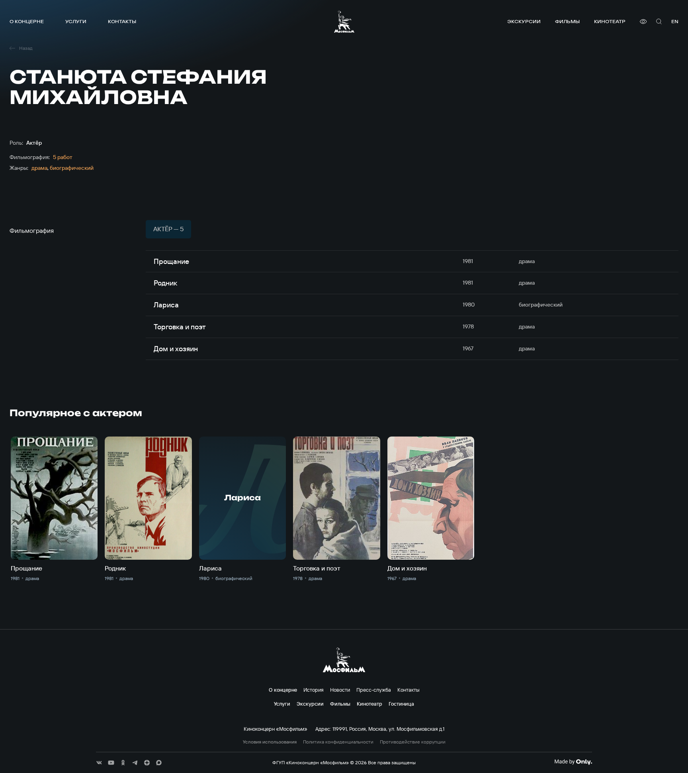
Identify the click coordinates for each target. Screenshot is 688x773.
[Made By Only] (573, 762)
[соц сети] (99, 762)
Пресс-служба (373, 689)
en (674, 21)
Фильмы (567, 21)
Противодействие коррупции (413, 742)
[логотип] (344, 21)
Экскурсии (524, 21)
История (313, 689)
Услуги (75, 21)
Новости (340, 689)
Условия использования (270, 742)
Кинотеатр (609, 21)
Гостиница (401, 703)
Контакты (122, 21)
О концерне (27, 21)
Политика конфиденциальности (338, 742)
